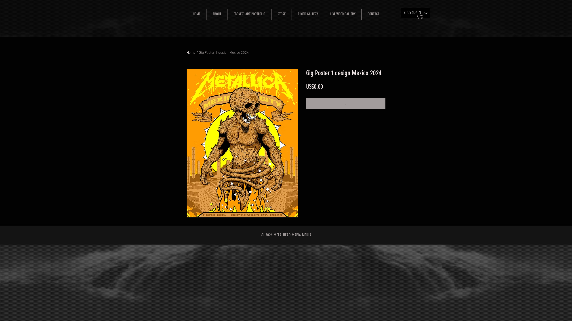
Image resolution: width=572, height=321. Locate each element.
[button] (420, 15)
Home (191, 53)
